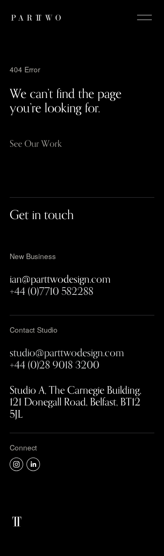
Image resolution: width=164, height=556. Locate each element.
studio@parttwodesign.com (67, 352)
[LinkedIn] (33, 464)
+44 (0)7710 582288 (51, 291)
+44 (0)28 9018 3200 (54, 364)
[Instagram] (16, 464)
